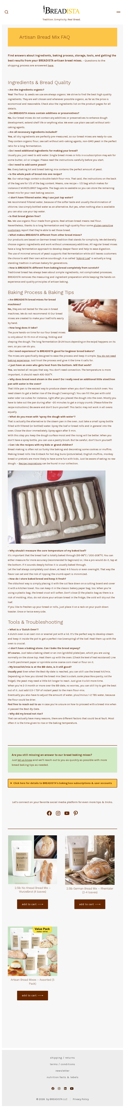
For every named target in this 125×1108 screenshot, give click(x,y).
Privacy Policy (81, 1099)
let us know (25, 760)
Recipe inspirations (30, 463)
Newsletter (62, 1070)
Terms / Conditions (62, 1064)
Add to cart (29, 904)
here (50, 65)
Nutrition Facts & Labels (62, 1077)
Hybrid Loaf (83, 258)
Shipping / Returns (62, 1057)
